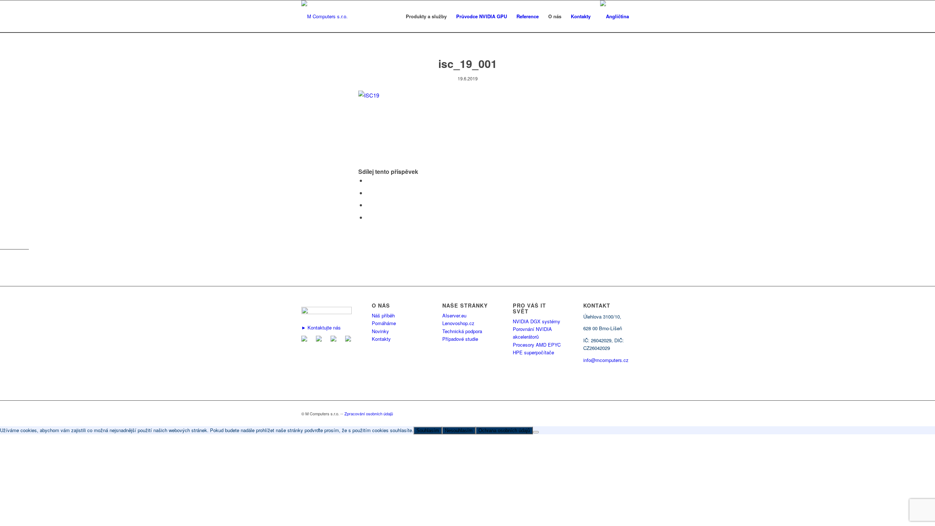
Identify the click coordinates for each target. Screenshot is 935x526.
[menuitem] (426, 16)
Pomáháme (384, 323)
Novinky (380, 331)
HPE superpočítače (533, 352)
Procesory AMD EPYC (537, 344)
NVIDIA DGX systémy (536, 321)
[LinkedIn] (335, 339)
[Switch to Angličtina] (614, 16)
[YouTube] (349, 339)
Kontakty (381, 338)
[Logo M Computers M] (324, 16)
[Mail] (305, 339)
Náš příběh (383, 315)
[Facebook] (320, 339)
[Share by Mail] (368, 217)
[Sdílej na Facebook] (368, 180)
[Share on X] (368, 193)
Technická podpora (462, 331)
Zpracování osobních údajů (368, 413)
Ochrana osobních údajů (504, 430)
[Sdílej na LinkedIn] (368, 205)
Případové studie (460, 338)
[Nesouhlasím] (536, 432)
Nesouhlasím (459, 430)
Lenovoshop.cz (458, 323)
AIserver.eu (454, 315)
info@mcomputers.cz (606, 360)
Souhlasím (427, 430)
